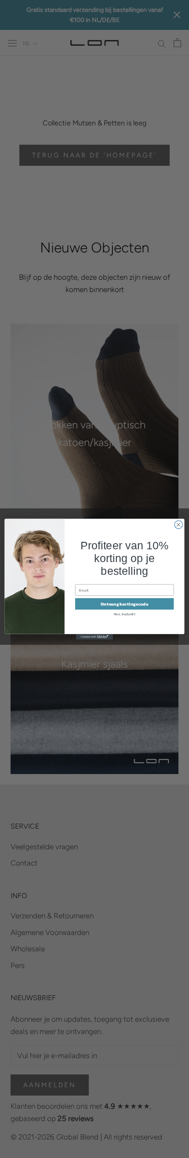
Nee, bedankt (124, 614)
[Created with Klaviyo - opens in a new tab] (94, 636)
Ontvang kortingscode (125, 603)
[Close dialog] (178, 524)
